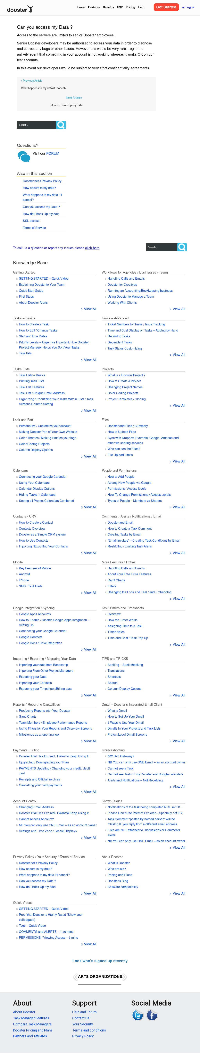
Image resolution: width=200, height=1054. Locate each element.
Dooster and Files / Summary (128, 426)
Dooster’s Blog (118, 881)
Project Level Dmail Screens (127, 734)
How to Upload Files (122, 431)
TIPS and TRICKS (115, 658)
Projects (108, 368)
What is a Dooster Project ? (126, 375)
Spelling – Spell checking (125, 664)
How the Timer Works (123, 620)
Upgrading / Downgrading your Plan (44, 762)
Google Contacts (30, 637)
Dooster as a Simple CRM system (42, 534)
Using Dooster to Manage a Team (131, 296)
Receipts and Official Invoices (39, 779)
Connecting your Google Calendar (42, 476)
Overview (114, 614)
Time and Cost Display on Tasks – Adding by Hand (143, 330)
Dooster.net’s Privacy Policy (42, 181)
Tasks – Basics (24, 317)
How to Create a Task (34, 324)
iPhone (24, 580)
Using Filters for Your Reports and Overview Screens (55, 728)
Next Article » (74, 97)
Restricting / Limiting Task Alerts (130, 546)
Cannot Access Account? (36, 819)
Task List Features (31, 387)
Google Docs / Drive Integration (40, 643)
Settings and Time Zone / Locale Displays (48, 831)
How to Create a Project (124, 381)
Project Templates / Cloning (127, 399)
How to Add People (121, 476)
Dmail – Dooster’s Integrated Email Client (132, 704)
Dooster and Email (120, 522)
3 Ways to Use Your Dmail (126, 722)
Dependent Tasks (120, 342)
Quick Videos (23, 902)
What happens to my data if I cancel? (43, 88)
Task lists (25, 353)
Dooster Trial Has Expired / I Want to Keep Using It (53, 756)
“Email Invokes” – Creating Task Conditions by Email (144, 540)
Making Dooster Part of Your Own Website (48, 431)
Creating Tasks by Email (124, 534)
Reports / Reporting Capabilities (36, 704)
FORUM (52, 153)
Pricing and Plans (120, 874)
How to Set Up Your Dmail (126, 716)
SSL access (31, 220)
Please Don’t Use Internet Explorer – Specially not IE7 (145, 813)
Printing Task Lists (31, 381)
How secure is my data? (39, 187)
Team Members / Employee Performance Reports (53, 722)
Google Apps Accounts (35, 614)
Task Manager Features (31, 1018)
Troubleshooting (113, 749)
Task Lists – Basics (32, 375)
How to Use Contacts (33, 540)
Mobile (18, 561)
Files (105, 419)
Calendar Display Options (37, 488)
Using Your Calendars (34, 482)
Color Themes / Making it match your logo (47, 437)
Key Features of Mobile (35, 568)
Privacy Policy (83, 1036)
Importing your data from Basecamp (43, 664)
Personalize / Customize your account (45, 426)
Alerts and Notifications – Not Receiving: (135, 780)
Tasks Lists (21, 368)
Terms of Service (34, 227)
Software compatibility (123, 886)
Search (113, 682)
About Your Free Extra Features (129, 574)
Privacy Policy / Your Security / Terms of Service (49, 856)
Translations (116, 670)
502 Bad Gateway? (121, 756)
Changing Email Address (36, 807)
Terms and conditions (89, 1030)
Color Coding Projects (123, 393)
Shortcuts (114, 676)
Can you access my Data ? (41, 206)
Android (24, 574)
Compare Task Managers (32, 1024)
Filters (112, 586)
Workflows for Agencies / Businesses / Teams (135, 272)
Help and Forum (84, 1012)
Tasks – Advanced (115, 317)
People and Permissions (119, 470)
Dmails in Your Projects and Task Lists (134, 728)
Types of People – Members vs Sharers (135, 500)
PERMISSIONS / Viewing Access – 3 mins (48, 937)
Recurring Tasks (119, 336)
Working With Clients (122, 302)
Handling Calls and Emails (126, 278)
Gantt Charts (116, 580)
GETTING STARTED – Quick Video (44, 278)
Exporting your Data (32, 676)
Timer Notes (116, 632)
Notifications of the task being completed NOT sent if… (145, 807)
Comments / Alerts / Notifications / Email (132, 516)
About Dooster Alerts (33, 302)
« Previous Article (31, 80)
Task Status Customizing (125, 348)
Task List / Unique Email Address (42, 393)
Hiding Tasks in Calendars (37, 494)
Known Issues (112, 800)
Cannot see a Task (120, 768)
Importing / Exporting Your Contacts (43, 546)
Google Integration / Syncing (33, 607)
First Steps (26, 296)
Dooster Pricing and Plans (33, 1030)
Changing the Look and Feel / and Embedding (139, 592)
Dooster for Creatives (122, 284)
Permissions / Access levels (127, 488)
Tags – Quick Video (32, 925)
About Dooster (112, 856)
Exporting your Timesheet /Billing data (45, 688)
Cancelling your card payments (40, 785)
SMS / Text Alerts (31, 586)
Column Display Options (36, 449)
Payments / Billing (26, 749)
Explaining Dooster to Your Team (41, 284)
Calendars (20, 470)
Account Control (25, 800)
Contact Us (80, 1018)
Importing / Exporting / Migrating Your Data (44, 658)
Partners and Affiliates (30, 1036)
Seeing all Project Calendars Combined (46, 500)
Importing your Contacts (35, 682)
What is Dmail (117, 710)
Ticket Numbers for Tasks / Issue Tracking (136, 324)
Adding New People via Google (129, 482)
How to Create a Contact (36, 522)
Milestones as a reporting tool (39, 734)
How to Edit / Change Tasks (38, 330)
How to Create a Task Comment (130, 528)
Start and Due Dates (33, 336)
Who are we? (117, 868)
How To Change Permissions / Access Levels (139, 494)
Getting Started (24, 272)
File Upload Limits (120, 454)
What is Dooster (119, 863)
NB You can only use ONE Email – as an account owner (146, 762)
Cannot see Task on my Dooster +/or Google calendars (145, 774)
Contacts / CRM (25, 516)
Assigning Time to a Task (125, 626)
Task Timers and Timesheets (123, 607)
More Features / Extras (119, 561)
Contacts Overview (32, 528)
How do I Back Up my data (67, 105)
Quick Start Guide (31, 290)
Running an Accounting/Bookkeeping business (140, 290)
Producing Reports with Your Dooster (44, 710)
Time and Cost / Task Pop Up (128, 638)
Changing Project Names (125, 387)
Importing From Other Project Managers (46, 670)
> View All (88, 308)
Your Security (82, 1024)
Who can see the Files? (124, 448)
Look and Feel (23, 419)
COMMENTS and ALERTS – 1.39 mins (46, 931)
